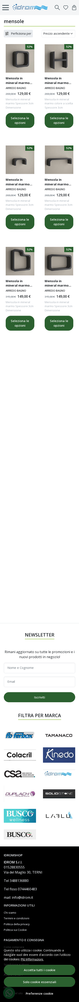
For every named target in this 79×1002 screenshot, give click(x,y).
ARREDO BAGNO (16, 88)
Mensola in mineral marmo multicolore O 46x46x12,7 (18, 284)
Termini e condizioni (16, 918)
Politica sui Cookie (15, 930)
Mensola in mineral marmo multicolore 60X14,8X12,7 (57, 182)
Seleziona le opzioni (20, 120)
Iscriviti (39, 697)
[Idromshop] (31, 7)
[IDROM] (59, 774)
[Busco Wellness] (20, 816)
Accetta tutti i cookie (39, 970)
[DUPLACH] (20, 794)
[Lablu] (59, 815)
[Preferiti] (65, 7)
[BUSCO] (20, 834)
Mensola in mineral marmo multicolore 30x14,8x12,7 (18, 182)
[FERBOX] (20, 735)
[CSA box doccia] (20, 774)
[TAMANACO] (59, 735)
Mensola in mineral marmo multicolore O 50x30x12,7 (57, 284)
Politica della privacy (17, 924)
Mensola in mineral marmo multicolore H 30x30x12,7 (57, 81)
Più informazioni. (32, 959)
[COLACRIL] (20, 755)
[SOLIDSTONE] (59, 793)
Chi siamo (10, 912)
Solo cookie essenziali (39, 982)
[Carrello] (74, 7)
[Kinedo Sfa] (59, 754)
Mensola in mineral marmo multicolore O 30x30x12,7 (18, 81)
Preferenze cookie (39, 993)
